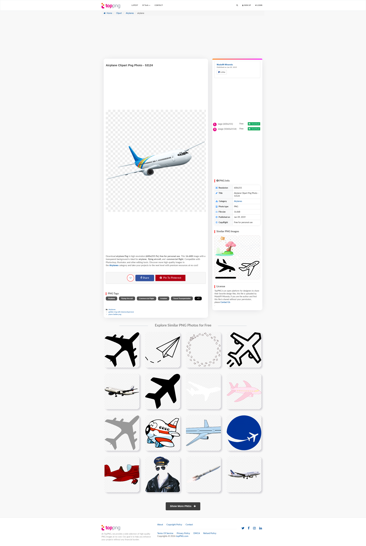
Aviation (163, 298)
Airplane (111, 298)
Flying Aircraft (127, 298)
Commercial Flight (146, 298)
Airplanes (129, 13)
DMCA (196, 533)
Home (109, 13)
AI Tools (145, 5)
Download (255, 124)
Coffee (222, 72)
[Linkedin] (260, 528)
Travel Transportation (182, 298)
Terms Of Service (165, 533)
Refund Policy (209, 533)
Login (259, 5)
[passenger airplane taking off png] (244, 474)
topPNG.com (182, 536)
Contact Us (225, 302)
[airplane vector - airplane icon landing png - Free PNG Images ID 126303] (226, 268)
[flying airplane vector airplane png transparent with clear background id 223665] (162, 391)
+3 (198, 298)
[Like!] (130, 277)
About (160, 525)
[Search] (237, 5)
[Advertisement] (183, 39)
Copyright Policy (174, 525)
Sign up (247, 5)
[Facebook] (249, 528)
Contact (159, 5)
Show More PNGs (181, 506)
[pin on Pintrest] (135, 335)
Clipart (119, 13)
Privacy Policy (183, 533)
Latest (135, 5)
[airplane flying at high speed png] (203, 474)
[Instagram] (254, 528)
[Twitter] (242, 528)
